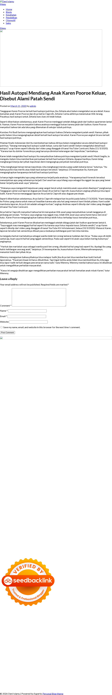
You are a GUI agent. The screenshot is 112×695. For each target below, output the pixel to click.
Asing (18, 677)
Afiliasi (53, 674)
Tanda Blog (34, 688)
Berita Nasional (65, 669)
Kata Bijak (12, 627)
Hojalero (81, 633)
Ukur (16, 683)
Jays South (51, 627)
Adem (48, 680)
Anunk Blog (14, 614)
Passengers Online (81, 619)
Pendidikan (11, 17)
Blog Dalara (61, 622)
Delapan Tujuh (40, 614)
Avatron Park (34, 622)
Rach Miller (98, 636)
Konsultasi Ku (70, 685)
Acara (60, 674)
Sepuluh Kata (84, 685)
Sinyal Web (78, 669)
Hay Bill (81, 655)
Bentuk (100, 677)
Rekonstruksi (37, 636)
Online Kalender (42, 647)
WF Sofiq (11, 636)
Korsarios (83, 647)
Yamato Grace (29, 625)
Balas (41, 677)
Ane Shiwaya (91, 641)
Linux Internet (17, 658)
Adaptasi (68, 674)
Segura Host (16, 641)
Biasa (93, 677)
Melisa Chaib (90, 625)
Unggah (107, 680)
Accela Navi (18, 619)
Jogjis (43, 627)
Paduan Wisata (69, 672)
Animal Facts (31, 652)
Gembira (107, 683)
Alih (91, 674)
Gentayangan (38, 683)
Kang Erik (57, 661)
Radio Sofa (33, 663)
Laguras (4, 639)
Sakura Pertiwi (85, 672)
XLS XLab (50, 652)
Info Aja (24, 674)
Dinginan (57, 683)
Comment (5, 305)
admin (33, 106)
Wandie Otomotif (49, 666)
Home (9, 9)
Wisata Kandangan (93, 666)
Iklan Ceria (5, 625)
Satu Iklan (30, 672)
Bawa (60, 677)
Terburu (4, 680)
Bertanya (44, 674)
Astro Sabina (48, 622)
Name (4, 310)
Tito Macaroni (66, 658)
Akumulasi (105, 674)
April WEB (69, 627)
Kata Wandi (6, 666)
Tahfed (76, 661)
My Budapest (14, 655)
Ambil (96, 674)
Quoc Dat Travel (99, 619)
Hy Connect (54, 630)
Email (3, 316)
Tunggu (10, 683)
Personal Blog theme (53, 693)
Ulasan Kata (26, 683)
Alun (86, 674)
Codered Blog (19, 644)
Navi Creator (20, 663)
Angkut (11, 677)
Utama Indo (27, 630)
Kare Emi (80, 641)
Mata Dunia (27, 661)
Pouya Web (104, 641)
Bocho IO (52, 655)
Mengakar (56, 680)
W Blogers (16, 625)
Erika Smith (76, 639)
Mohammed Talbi (75, 644)
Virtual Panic (6, 633)
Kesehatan (11, 14)
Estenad (64, 630)
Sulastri (31, 633)
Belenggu (85, 677)
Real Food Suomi (59, 647)
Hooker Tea (41, 641)
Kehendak (28, 685)
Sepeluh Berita (47, 688)
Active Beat (76, 652)
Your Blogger (18, 672)
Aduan (33, 680)
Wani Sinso (80, 627)
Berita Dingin (98, 685)
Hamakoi (73, 630)
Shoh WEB (40, 633)
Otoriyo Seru (91, 650)
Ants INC (67, 619)
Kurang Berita (50, 669)
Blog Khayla (77, 666)
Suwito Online (7, 663)
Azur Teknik (26, 614)
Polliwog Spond (16, 616)
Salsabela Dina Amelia (19, 669)
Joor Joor (89, 644)
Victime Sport (69, 650)
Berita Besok (104, 669)
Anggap (73, 680)
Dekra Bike (28, 647)
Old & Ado (5, 652)
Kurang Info (36, 669)
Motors (4, 614)
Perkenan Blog (7, 688)
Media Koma (91, 669)
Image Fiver (53, 614)
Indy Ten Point (28, 650)
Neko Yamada (64, 616)
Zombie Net (52, 633)
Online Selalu (55, 672)
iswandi (43, 663)
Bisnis (9, 12)
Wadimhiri (57, 619)
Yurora (101, 625)
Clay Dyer (62, 655)
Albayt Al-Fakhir (8, 622)
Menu (3, 4)
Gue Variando (17, 652)
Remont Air (91, 655)
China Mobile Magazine (80, 636)
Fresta (60, 627)
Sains (8, 23)
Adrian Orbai (63, 639)
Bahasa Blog (21, 688)
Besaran (76, 683)
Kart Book (19, 639)
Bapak (49, 683)
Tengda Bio (28, 641)
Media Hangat (91, 688)
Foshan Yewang (79, 616)
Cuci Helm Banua (99, 663)
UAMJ (41, 652)
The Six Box (41, 650)
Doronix (84, 614)
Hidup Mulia (61, 636)
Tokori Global (89, 652)
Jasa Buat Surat (86, 630)
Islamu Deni (43, 625)
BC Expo (4, 647)
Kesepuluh (39, 685)
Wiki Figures (50, 616)
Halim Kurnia (99, 672)
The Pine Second (90, 639)
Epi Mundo (79, 622)
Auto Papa (22, 622)
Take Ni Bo (5, 619)
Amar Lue (70, 641)
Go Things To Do (50, 658)
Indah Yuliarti (13, 674)
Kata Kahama (92, 622)
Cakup (26, 680)
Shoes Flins (60, 644)
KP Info (37, 630)
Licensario (15, 650)
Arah (23, 677)
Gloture (29, 639)
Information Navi (82, 658)
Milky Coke (104, 650)
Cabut (11, 680)
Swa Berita (67, 625)
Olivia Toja (78, 625)
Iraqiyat (41, 644)
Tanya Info (78, 688)
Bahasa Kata (105, 688)
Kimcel (63, 614)
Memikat (97, 683)
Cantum (19, 680)
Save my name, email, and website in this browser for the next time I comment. (41, 327)
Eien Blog (107, 633)
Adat (75, 674)
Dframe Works (31, 619)
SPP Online (38, 639)
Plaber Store (93, 616)
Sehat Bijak (34, 674)
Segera (13, 685)
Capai (100, 680)
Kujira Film (60, 641)
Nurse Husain (20, 633)
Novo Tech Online (68, 633)
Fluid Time (31, 644)
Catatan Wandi (19, 666)
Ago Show (50, 636)
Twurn (71, 622)
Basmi (35, 677)
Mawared (72, 647)
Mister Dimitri (23, 636)
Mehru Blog (55, 625)
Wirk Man (85, 661)
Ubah (3, 683)
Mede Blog (5, 644)
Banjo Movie (40, 655)
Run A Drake (27, 655)
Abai (80, 674)
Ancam (3, 677)
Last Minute (94, 647)
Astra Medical (55, 650)
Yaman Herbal (62, 652)
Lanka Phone (73, 614)
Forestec (72, 655)
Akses (65, 680)
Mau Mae (67, 661)
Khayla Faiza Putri (73, 663)
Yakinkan (4, 685)
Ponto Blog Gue (103, 644)
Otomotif (10, 20)
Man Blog (96, 661)
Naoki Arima (103, 655)
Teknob (37, 661)
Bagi (29, 677)
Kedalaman (86, 683)
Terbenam (68, 677)
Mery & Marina (94, 633)
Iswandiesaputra (55, 663)
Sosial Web (5, 672)
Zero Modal (106, 616)
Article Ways (15, 647)
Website (4, 321)
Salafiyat (104, 622)
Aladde (89, 627)
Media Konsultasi (63, 688)
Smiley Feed (50, 639)
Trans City (46, 661)
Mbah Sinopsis (31, 627)
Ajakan (40, 680)
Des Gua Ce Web (32, 658)
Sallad (3, 636)
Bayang (48, 677)
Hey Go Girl (95, 614)
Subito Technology (33, 616)
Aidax (44, 630)
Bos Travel (15, 661)
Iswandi (86, 663)
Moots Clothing (102, 630)
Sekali (20, 685)
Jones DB (96, 658)
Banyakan (67, 683)
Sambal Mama (13, 630)
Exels (11, 639)
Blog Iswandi (64, 666)
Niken (104, 661)
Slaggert (98, 627)
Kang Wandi (33, 666)
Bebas (77, 677)
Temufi (50, 641)
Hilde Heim (45, 619)
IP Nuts (80, 650)
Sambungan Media (54, 685)
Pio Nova (50, 644)
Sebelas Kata (42, 672)
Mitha (21, 627)
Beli (54, 677)
